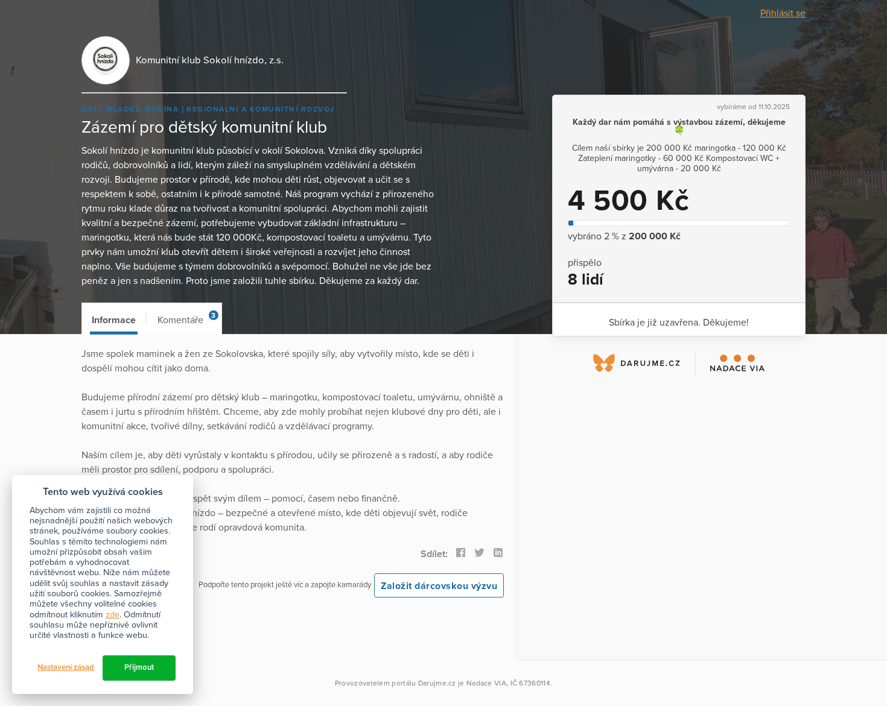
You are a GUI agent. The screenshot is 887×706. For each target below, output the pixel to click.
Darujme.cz (437, 683)
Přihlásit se (783, 13)
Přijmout (139, 667)
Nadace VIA (486, 683)
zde (112, 615)
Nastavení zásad (65, 667)
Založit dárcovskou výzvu (439, 586)
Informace (114, 320)
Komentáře (186, 318)
